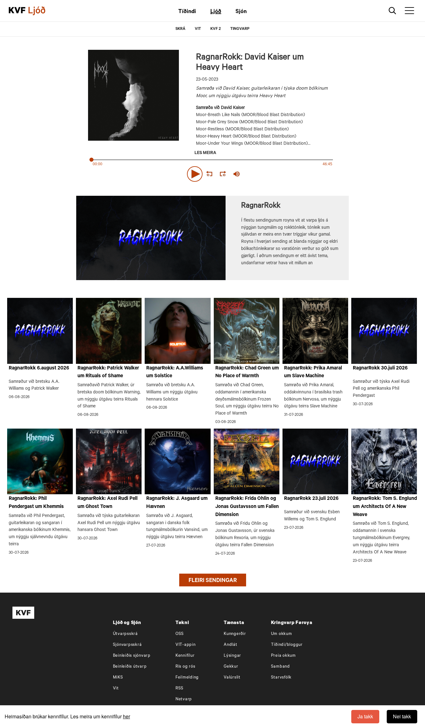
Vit (116, 688)
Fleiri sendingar (213, 581)
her (126, 716)
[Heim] (17, 11)
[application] (212, 172)
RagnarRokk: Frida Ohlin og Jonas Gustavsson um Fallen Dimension (247, 507)
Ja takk (365, 716)
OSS (179, 634)
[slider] (265, 174)
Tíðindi (187, 12)
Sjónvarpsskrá (127, 645)
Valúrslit (232, 677)
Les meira (205, 153)
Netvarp (183, 699)
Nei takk (402, 716)
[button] (195, 174)
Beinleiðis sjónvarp (132, 656)
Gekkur (231, 667)
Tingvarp (240, 29)
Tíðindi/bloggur (287, 645)
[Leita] (392, 10)
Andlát (230, 645)
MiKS (118, 677)
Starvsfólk (281, 677)
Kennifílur (185, 656)
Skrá (180, 29)
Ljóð (215, 12)
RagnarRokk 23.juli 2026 (311, 499)
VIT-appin (185, 645)
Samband (280, 667)
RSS (179, 688)
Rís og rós (185, 667)
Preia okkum (283, 656)
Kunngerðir (235, 634)
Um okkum (281, 634)
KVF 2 (215, 29)
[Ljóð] (42, 11)
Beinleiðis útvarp (130, 667)
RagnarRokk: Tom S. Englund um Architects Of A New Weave (385, 507)
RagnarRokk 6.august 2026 (39, 368)
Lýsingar (232, 656)
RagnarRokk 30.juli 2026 (380, 368)
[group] (237, 174)
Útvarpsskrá (125, 634)
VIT (198, 29)
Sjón (241, 12)
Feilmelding (187, 677)
